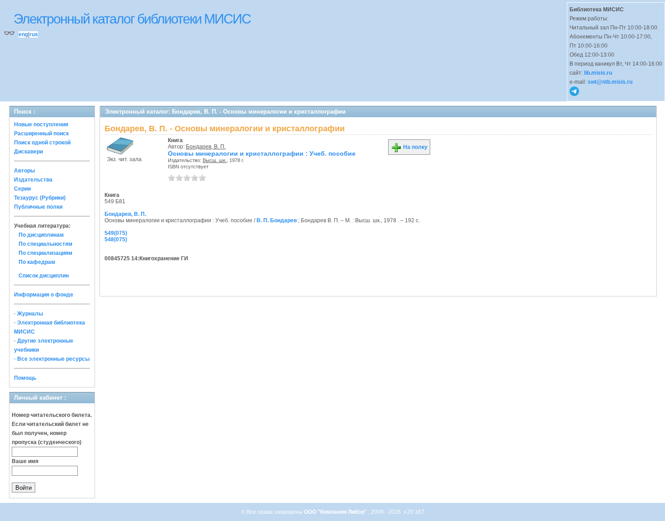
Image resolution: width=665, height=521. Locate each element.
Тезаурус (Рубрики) (40, 198)
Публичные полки (38, 207)
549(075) (115, 233)
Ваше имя (25, 461)
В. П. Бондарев (276, 220)
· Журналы (28, 314)
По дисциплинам (41, 235)
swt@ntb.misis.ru (610, 82)
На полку (415, 147)
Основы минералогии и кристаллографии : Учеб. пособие (262, 153)
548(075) (115, 239)
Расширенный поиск (41, 133)
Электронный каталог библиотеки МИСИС (132, 18)
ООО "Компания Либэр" (336, 512)
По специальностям (45, 244)
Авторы (24, 170)
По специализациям (45, 253)
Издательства (33, 180)
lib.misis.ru (598, 73)
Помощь (25, 378)
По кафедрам (37, 262)
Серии (22, 189)
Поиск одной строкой (42, 142)
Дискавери (28, 151)
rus (33, 34)
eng (23, 34)
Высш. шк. (215, 160)
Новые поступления (41, 124)
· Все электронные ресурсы (52, 359)
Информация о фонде (43, 295)
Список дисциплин (44, 275)
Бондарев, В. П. (206, 146)
